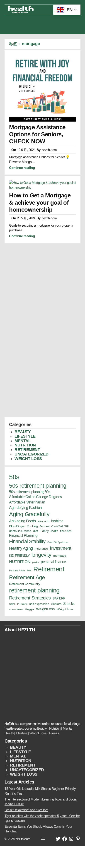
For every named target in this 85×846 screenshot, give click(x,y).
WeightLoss (45, 609)
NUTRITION (25, 445)
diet (35, 531)
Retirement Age (27, 577)
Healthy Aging (21, 548)
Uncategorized (32, 454)
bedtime (57, 521)
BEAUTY (23, 431)
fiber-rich (66, 531)
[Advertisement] (42, 24)
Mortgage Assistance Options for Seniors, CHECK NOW (37, 134)
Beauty (42, 728)
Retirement (48, 569)
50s (14, 477)
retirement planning (34, 590)
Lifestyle (21, 733)
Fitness (54, 733)
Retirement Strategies (30, 597)
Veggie (29, 609)
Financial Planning (23, 535)
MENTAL (23, 441)
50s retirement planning (37, 485)
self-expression (39, 604)
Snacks (69, 604)
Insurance (41, 548)
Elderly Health (49, 531)
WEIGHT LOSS (28, 458)
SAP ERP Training (18, 604)
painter (35, 562)
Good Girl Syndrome (57, 542)
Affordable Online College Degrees (35, 497)
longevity (41, 555)
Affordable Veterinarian (27, 502)
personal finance (53, 562)
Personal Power (17, 570)
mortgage (59, 555)
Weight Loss (65, 609)
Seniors (56, 604)
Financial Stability (27, 541)
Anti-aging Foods (22, 521)
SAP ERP (59, 598)
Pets (29, 570)
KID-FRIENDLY (19, 555)
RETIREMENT (27, 449)
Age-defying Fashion (25, 507)
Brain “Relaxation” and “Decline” (26, 810)
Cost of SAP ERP (60, 526)
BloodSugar (17, 526)
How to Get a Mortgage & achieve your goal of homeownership (40, 202)
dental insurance (20, 531)
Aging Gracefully (29, 514)
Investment (60, 548)
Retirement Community (24, 584)
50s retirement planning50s (29, 492)
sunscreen (16, 609)
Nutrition (55, 728)
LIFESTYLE (25, 436)
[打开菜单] (43, 838)
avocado (43, 521)
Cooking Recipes (38, 526)
